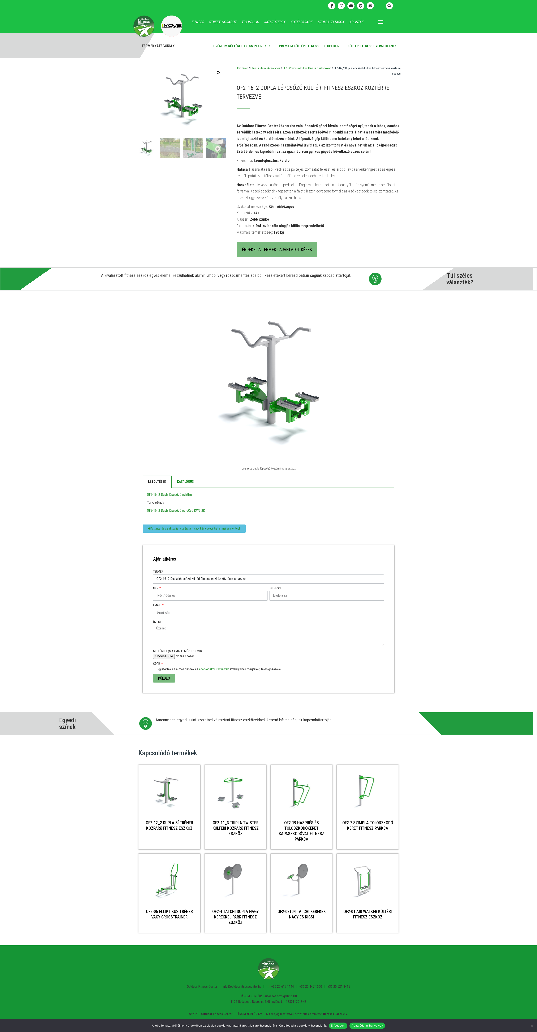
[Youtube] (351, 5)
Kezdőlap (242, 68)
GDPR (157, 664)
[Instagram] (341, 5)
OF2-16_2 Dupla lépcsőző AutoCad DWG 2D (176, 511)
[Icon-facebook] (331, 5)
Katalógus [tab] (185, 482)
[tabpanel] (268, 504)
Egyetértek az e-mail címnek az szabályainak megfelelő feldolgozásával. (219, 669)
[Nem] (532, 1026)
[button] (389, 5)
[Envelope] (370, 5)
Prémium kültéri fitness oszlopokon (309, 46)
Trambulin (250, 22)
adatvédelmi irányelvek (214, 669)
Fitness (198, 22)
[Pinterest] (360, 5)
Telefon (275, 588)
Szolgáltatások (331, 22)
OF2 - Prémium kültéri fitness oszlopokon (307, 68)
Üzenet (158, 622)
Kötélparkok (302, 22)
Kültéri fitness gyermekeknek (372, 46)
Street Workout (223, 22)
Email (157, 605)
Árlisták (356, 22)
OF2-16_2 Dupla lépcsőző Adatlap (169, 495)
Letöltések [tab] (157, 482)
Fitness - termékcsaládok (265, 68)
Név (156, 588)
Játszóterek (274, 22)
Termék (158, 571)
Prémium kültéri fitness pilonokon (242, 46)
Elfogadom (338, 1025)
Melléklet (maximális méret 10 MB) (177, 651)
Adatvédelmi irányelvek (367, 1025)
